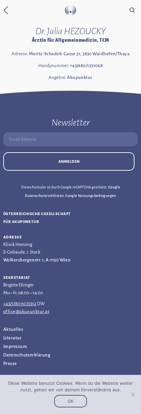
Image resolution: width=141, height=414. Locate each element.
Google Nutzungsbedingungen (90, 196)
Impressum (15, 346)
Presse (10, 363)
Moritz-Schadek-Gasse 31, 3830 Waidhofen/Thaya (79, 53)
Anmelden (69, 161)
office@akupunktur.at (26, 311)
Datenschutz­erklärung (26, 355)
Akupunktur (79, 77)
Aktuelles (13, 329)
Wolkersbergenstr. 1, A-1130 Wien (36, 259)
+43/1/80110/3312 (19, 303)
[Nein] (133, 394)
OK (70, 401)
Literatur (12, 337)
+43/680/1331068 (86, 65)
